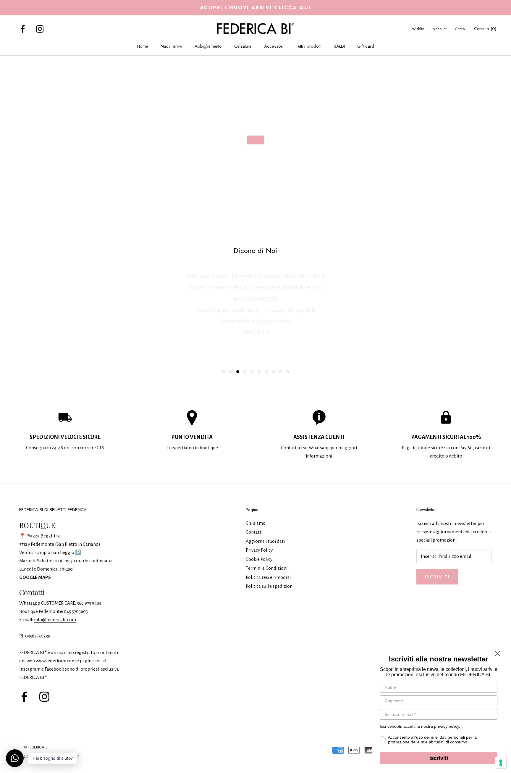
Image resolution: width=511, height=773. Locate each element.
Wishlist (418, 29)
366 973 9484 (89, 602)
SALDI (339, 46)
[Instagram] (40, 28)
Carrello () (485, 28)
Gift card (365, 46)
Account (440, 29)
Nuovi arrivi (171, 46)
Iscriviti (437, 577)
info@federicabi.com (55, 619)
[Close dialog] (497, 653)
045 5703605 (76, 611)
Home (142, 46)
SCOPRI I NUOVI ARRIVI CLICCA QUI (255, 7)
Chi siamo (256, 523)
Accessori (273, 46)
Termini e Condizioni (266, 568)
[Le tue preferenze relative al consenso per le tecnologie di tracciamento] (500, 762)
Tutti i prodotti (308, 46)
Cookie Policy (259, 559)
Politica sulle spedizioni (270, 586)
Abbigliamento (208, 46)
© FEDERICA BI (36, 747)
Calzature (243, 46)
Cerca (460, 29)
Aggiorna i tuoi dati (265, 541)
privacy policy (446, 726)
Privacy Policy (259, 550)
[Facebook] (23, 28)
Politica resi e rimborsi (268, 577)
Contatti (254, 531)
